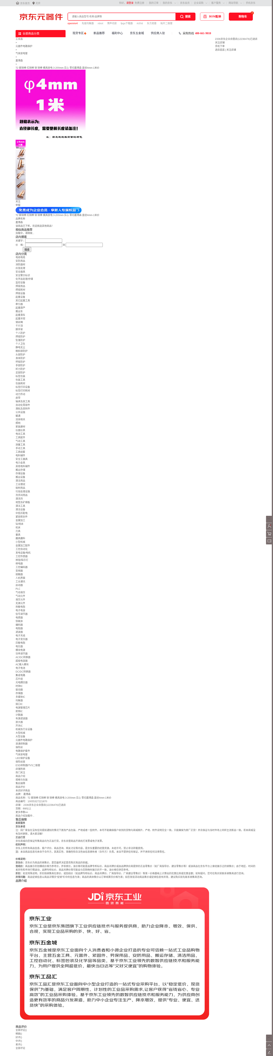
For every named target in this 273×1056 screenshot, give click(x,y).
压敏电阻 (20, 642)
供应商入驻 (158, 33)
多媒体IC (20, 697)
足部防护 (20, 372)
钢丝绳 (19, 322)
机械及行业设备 (24, 729)
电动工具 (20, 434)
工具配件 (20, 437)
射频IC (19, 711)
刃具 (18, 531)
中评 (19, 1041)
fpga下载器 (127, 23)
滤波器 (19, 632)
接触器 (19, 574)
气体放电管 (22, 53)
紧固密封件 (22, 516)
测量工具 (20, 444)
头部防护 (20, 354)
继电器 (19, 563)
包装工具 (20, 379)
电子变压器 (22, 639)
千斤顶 (19, 325)
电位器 (19, 646)
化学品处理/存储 (24, 279)
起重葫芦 (20, 307)
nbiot (100, 23)
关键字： (20, 240)
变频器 (19, 570)
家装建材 (20, 426)
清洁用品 (20, 480)
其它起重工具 (23, 300)
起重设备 (20, 297)
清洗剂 (19, 498)
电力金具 (20, 462)
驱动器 (19, 689)
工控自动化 (22, 549)
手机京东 (250, 3)
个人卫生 (20, 343)
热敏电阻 (20, 606)
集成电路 (20, 675)
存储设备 (20, 473)
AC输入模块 (22, 664)
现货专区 (78, 33)
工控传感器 (22, 556)
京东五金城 (137, 33)
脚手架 (19, 329)
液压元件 (20, 599)
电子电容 (20, 610)
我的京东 (167, 3)
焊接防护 (20, 336)
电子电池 (20, 668)
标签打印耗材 (23, 390)
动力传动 (20, 394)
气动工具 (20, 441)
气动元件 (20, 596)
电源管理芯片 (23, 707)
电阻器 (19, 628)
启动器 (19, 585)
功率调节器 (22, 653)
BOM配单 (215, 16)
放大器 (19, 722)
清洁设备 (20, 509)
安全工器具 (22, 459)
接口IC (19, 704)
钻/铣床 (19, 524)
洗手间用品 (22, 495)
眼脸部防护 (22, 351)
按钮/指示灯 (22, 560)
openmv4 (73, 23)
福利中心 (117, 33)
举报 (18, 205)
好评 (19, 1037)
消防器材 (20, 264)
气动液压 (20, 592)
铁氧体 (19, 621)
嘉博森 (19, 60)
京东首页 (25, 3)
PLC (18, 588)
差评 (19, 1044)
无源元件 (20, 603)
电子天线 (20, 635)
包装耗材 (20, 383)
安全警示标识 (23, 275)
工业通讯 (20, 581)
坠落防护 (20, 340)
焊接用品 (20, 286)
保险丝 (19, 747)
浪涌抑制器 (22, 743)
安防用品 (20, 261)
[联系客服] (269, 522)
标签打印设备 (23, 387)
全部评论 (21, 1030)
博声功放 (112, 23)
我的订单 (153, 3)
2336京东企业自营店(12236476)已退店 (236, 39)
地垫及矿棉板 (23, 502)
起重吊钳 (20, 318)
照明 (18, 423)
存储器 (19, 693)
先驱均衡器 (88, 23)
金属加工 (20, 520)
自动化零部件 (23, 405)
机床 (18, 527)
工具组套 (20, 452)
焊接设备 (20, 293)
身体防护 (20, 358)
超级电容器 (22, 660)
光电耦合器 (22, 682)
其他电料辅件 (23, 466)
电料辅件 (20, 455)
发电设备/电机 (23, 552)
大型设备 (20, 736)
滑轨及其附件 (23, 408)
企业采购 (198, 3)
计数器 (19, 715)
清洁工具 (20, 506)
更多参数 (22, 812)
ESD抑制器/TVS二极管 (28, 765)
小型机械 (20, 542)
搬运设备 (20, 477)
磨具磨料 (20, 538)
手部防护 (20, 365)
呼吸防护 (20, 361)
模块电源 (20, 650)
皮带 (18, 398)
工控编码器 (22, 567)
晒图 (19, 1033)
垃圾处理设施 (23, 491)
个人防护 (20, 333)
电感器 (19, 617)
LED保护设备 (23, 758)
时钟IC (19, 686)
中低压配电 (22, 513)
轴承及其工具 (23, 401)
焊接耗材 (20, 289)
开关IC (19, 725)
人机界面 (20, 578)
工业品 (19, 39)
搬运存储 (20, 470)
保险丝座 (20, 761)
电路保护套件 (23, 751)
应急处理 (20, 268)
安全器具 (20, 271)
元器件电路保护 (24, 46)
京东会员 (185, 3)
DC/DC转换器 (23, 671)
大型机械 (20, 733)
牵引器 (19, 304)
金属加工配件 (23, 545)
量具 (18, 534)
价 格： (20, 245)
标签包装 (20, 376)
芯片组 (19, 679)
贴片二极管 (166, 23)
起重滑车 (20, 315)
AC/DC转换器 (23, 657)
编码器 (19, 624)
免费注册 (139, 3)
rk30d (140, 23)
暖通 (18, 416)
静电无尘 (20, 347)
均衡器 (19, 700)
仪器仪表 (20, 430)
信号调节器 (22, 614)
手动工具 (20, 448)
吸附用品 (20, 488)
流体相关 (20, 419)
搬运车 (19, 311)
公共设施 (20, 412)
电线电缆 (20, 257)
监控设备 (20, 282)
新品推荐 (99, 33)
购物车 (243, 16)
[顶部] (269, 1048)
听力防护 (20, 369)
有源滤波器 (22, 718)
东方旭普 (151, 23)
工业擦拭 (20, 484)
